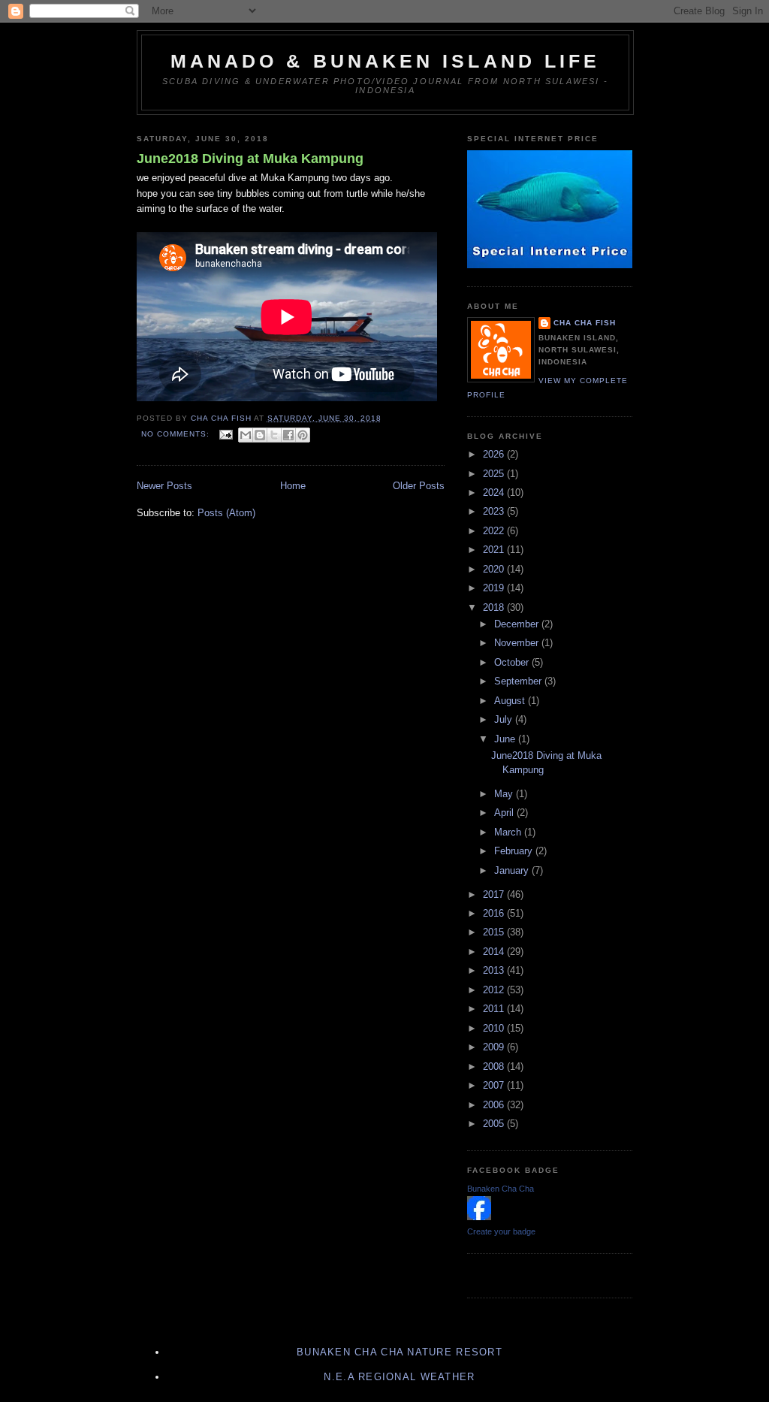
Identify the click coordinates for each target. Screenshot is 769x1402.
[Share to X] (274, 435)
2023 (495, 511)
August (511, 700)
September (519, 681)
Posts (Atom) (226, 512)
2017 (495, 894)
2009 (495, 1047)
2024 (495, 492)
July (504, 719)
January (513, 870)
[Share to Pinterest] (302, 435)
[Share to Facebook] (288, 435)
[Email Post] (226, 434)
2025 (495, 473)
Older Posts (419, 485)
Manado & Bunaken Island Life (385, 60)
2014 (495, 951)
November (517, 642)
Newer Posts (164, 485)
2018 (495, 607)
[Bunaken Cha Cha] (479, 1216)
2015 (495, 932)
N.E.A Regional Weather (399, 1376)
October (513, 662)
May (505, 793)
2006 (495, 1104)
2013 (495, 970)
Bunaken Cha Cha (500, 1188)
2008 (495, 1066)
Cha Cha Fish (584, 323)
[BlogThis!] (259, 435)
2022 (495, 530)
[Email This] (245, 435)
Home (293, 485)
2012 (495, 990)
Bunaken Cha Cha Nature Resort (399, 1352)
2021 (495, 549)
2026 (495, 454)
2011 (495, 1008)
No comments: (177, 434)
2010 (495, 1028)
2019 (495, 588)
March (509, 832)
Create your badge (501, 1231)
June (506, 739)
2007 (495, 1085)
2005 (495, 1123)
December (517, 624)
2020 (495, 569)
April (505, 812)
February (514, 851)
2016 (495, 913)
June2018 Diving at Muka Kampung (250, 158)
